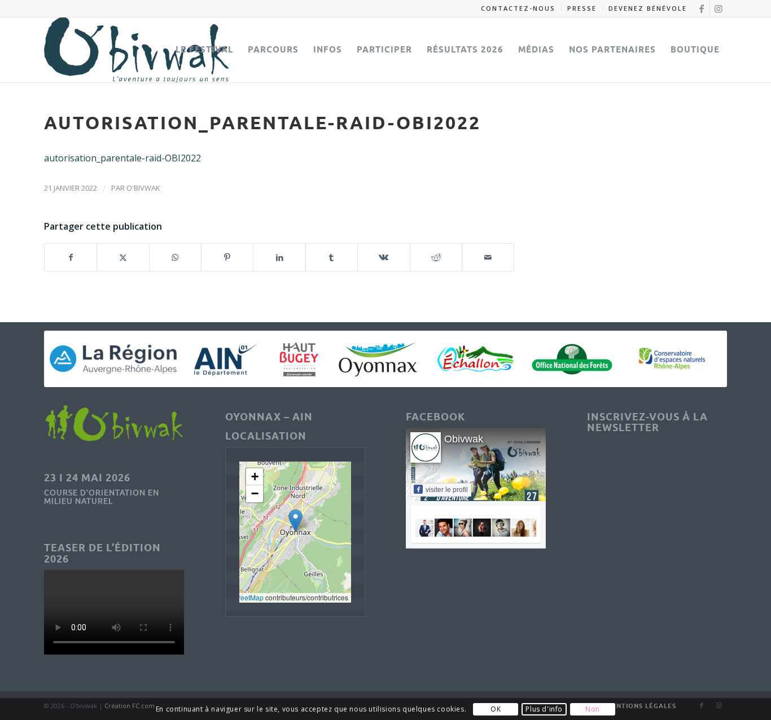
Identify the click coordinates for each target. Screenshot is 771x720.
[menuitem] (518, 8)
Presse (582, 8)
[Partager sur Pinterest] (227, 257)
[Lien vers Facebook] (701, 8)
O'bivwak (143, 188)
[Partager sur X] (122, 257)
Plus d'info (544, 709)
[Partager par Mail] (488, 257)
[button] (295, 520)
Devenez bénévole (647, 8)
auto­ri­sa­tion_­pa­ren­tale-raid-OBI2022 (122, 158)
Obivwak (463, 439)
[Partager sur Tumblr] (331, 257)
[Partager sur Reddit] (436, 257)
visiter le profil (447, 490)
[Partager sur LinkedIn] (279, 257)
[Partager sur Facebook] (71, 257)
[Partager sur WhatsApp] (175, 257)
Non (592, 709)
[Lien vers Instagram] (718, 8)
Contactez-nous (518, 8)
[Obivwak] (136, 49)
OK (495, 709)
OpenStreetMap (239, 597)
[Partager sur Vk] (383, 257)
